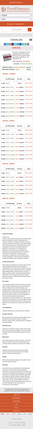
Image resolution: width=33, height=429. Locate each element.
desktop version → (16, 2)
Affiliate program (16, 418)
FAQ (16, 404)
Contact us (16, 411)
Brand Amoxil (22, 67)
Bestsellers (16, 398)
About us (16, 395)
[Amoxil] (7, 58)
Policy (16, 407)
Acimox (17, 69)
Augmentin (16, 67)
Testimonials (17, 401)
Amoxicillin (26, 61)
